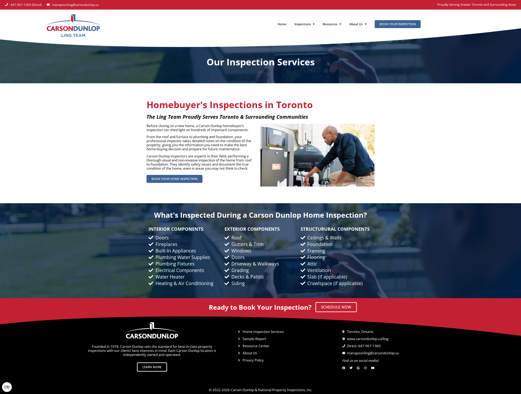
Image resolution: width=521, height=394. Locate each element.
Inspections (302, 24)
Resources (330, 24)
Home (282, 24)
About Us (356, 24)
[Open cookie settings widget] (7, 387)
